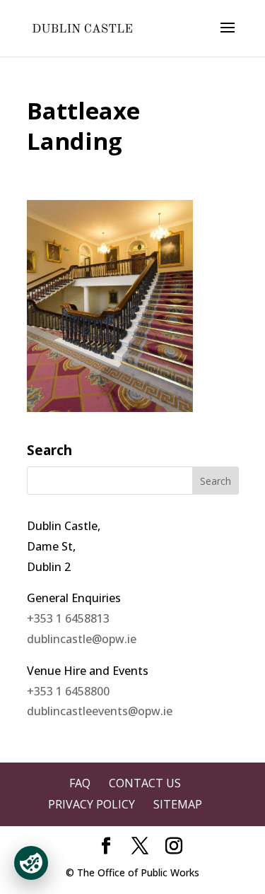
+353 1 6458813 (68, 618)
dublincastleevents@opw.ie (99, 711)
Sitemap (177, 804)
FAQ (79, 783)
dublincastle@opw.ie (81, 639)
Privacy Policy (91, 804)
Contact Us (145, 783)
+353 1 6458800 (68, 691)
